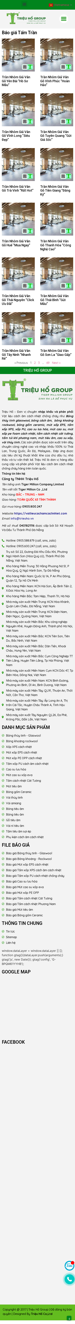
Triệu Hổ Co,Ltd (41, 1314)
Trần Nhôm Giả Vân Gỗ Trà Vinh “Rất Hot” (17, 188)
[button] (24, 4)
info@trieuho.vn (22, 518)
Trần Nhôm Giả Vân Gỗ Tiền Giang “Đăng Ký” (55, 190)
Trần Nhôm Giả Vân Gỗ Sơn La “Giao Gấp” (56, 353)
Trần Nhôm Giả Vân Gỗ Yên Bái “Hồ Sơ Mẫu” (16, 81)
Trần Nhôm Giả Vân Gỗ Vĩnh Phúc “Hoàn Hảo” (55, 81)
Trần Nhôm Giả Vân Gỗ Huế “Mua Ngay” (16, 243)
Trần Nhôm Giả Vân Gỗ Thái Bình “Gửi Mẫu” (54, 300)
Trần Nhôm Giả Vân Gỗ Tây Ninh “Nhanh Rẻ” (16, 354)
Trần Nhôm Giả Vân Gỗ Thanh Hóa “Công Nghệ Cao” (55, 245)
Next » (56, 363)
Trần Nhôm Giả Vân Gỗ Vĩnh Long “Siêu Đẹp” (16, 136)
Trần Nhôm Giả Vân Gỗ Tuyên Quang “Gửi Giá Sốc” (55, 136)
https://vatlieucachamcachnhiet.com (40, 513)
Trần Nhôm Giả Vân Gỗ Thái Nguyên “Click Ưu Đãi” (18, 300)
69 (48, 363)
